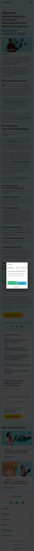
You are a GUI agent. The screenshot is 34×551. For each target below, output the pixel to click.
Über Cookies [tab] (25, 267)
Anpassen (16, 286)
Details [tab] (17, 267)
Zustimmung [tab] (10, 267)
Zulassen (12, 283)
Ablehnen (21, 283)
